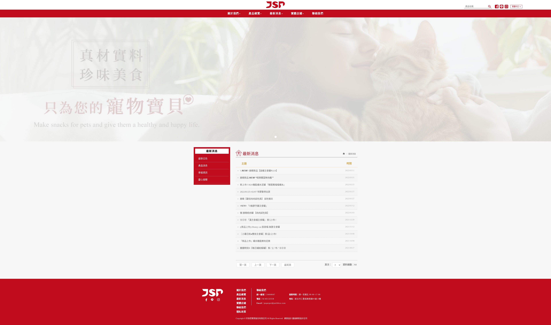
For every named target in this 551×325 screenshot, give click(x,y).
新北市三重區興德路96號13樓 (308, 299)
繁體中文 (515, 7)
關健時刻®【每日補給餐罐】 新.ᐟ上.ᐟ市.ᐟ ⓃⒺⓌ (297, 248)
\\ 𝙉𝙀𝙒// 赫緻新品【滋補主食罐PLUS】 (297, 170)
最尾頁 (287, 265)
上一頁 (257, 265)
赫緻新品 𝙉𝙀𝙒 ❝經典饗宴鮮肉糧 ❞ (297, 177)
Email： (260, 303)
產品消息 (202, 165)
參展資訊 (202, 172)
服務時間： (294, 294)
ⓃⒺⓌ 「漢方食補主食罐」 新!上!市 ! (297, 220)
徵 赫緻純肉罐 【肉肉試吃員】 (297, 213)
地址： (292, 299)
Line (501, 6)
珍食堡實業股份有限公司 (275, 4)
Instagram (506, 6)
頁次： (328, 264)
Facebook (496, 6)
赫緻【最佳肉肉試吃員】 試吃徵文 (297, 199)
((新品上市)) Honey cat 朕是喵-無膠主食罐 (297, 227)
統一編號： (261, 294)
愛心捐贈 (202, 179)
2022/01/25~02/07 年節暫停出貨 (297, 191)
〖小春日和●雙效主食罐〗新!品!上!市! (297, 234)
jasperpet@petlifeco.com (275, 303)
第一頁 (242, 265)
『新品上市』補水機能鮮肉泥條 (297, 241)
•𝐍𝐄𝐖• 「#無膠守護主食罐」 (297, 206)
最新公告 (202, 158)
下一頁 (272, 265)
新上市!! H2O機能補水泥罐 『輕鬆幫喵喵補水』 (297, 184)
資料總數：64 (350, 264)
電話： (259, 299)
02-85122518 (268, 299)
